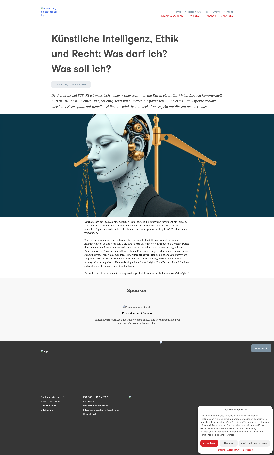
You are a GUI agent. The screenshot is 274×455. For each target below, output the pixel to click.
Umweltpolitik (91, 414)
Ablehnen (229, 443)
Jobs (207, 11)
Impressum (247, 449)
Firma (178, 11)
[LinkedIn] (131, 397)
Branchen (210, 15)
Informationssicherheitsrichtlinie (101, 410)
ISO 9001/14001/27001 (96, 397)
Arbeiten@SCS (193, 11)
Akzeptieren (209, 443)
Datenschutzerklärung (229, 449)
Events (216, 11)
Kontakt (228, 11)
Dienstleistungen (172, 15)
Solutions (227, 15)
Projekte (193, 15)
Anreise (259, 348)
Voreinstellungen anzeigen (254, 443)
